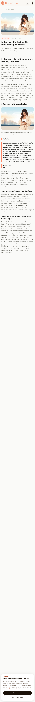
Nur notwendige (17, 697)
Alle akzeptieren (17, 693)
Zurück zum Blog (8, 9)
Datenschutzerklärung (16, 689)
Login (27, 3)
